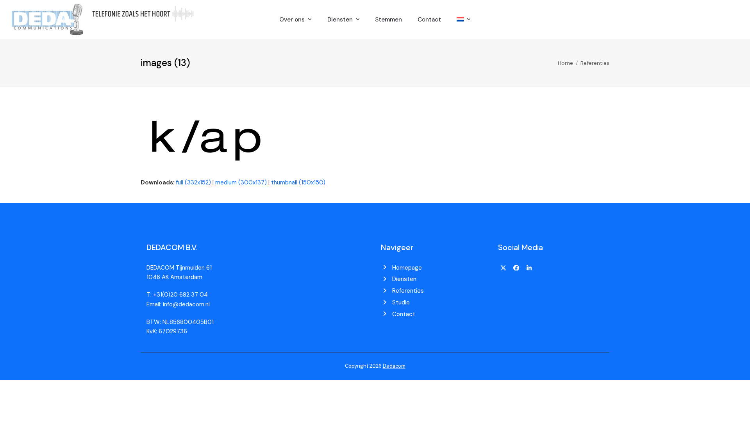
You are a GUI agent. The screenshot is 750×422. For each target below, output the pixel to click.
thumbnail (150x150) (298, 182)
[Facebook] (516, 268)
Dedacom (394, 366)
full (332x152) (193, 182)
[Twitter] (503, 268)
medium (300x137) (241, 182)
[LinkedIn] (528, 268)
